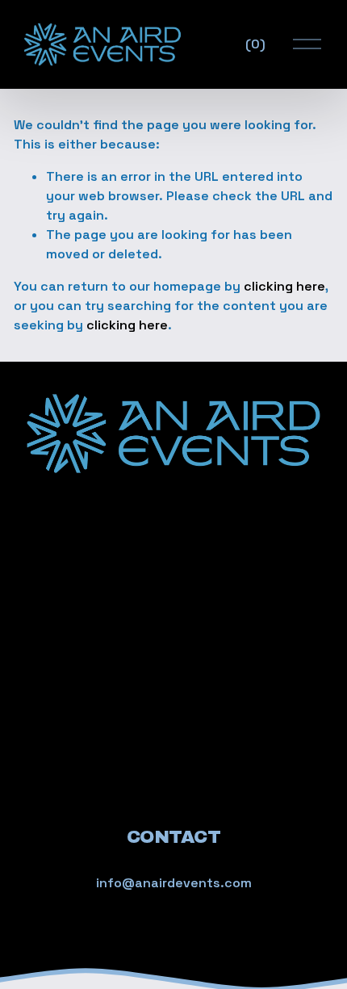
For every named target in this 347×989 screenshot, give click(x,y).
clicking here (284, 286)
